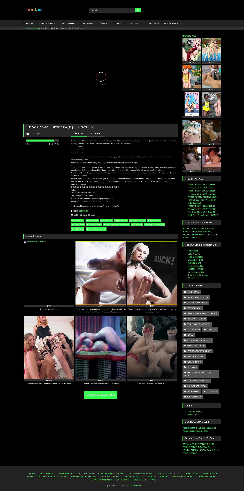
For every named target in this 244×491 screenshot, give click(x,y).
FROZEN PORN (193, 330)
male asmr (138, 225)
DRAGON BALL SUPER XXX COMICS (202, 313)
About (80, 133)
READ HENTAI (170, 23)
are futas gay (93, 220)
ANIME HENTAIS (46, 23)
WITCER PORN (193, 391)
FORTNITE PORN (196, 269)
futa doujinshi (122, 220)
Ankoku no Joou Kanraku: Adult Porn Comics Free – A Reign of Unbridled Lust (202, 200)
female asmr (107, 220)
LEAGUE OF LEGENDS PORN (199, 351)
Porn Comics (192, 367)
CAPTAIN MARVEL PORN (197, 303)
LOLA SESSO (194, 254)
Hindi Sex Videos (195, 257)
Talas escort (193, 251)
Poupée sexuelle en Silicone (195, 431)
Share (97, 133)
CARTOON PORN (68, 23)
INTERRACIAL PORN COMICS (199, 340)
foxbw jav (186, 36)
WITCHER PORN (110, 477)
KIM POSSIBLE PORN (196, 346)
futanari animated (138, 220)
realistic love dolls (196, 272)
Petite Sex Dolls (189, 428)
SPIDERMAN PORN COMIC (198, 381)
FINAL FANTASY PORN (196, 319)
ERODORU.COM (195, 266)
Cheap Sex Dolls (195, 412)
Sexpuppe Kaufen (207, 428)
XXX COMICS (153, 23)
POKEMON (103, 23)
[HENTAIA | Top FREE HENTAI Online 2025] (34, 10)
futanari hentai (79, 225)
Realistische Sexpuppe (198, 275)
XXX (194, 36)
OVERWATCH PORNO (196, 356)
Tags (153, 480)
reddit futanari (79, 229)
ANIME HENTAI (193, 292)
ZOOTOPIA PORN (194, 397)
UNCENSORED (136, 23)
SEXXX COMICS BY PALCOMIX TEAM (198, 374)
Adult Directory (135, 486)
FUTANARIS (88, 23)
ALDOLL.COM (194, 263)
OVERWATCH (118, 23)
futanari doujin (155, 220)
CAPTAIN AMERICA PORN (197, 297)
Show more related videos (100, 395)
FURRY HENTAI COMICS (203, 235)
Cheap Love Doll (195, 260)
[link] (38, 133)
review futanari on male (97, 229)
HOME (31, 23)
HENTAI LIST (140, 480)
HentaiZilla (192, 415)
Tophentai (83, 211)
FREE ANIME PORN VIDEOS (198, 324)
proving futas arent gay (155, 225)
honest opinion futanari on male (117, 225)
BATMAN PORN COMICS (194, 228)
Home (27, 28)
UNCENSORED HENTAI (196, 386)
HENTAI (190, 335)
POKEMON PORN (194, 362)
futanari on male (95, 225)
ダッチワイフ (194, 278)
